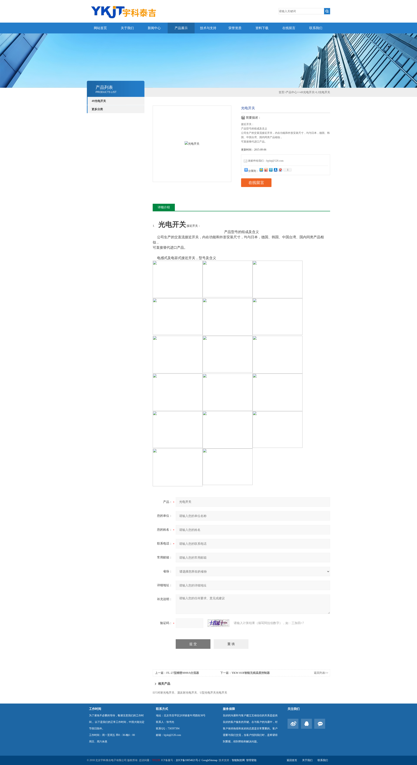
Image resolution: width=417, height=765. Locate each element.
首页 (281, 92)
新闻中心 (154, 28)
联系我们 (315, 28)
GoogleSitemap (209, 760)
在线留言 (288, 28)
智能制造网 (238, 760)
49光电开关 (99, 101)
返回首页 (292, 760)
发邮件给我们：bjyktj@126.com (265, 160)
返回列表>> (321, 672)
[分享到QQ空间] (261, 169)
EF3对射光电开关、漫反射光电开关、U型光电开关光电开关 (190, 692)
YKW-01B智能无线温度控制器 (251, 672)
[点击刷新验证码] (218, 623)
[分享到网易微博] (280, 169)
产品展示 (181, 28)
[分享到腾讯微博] (270, 169)
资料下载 (261, 28)
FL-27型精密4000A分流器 (182, 672)
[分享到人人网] (275, 169)
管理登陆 (251, 760)
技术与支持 (208, 28)
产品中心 (291, 92)
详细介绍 (164, 207)
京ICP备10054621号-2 (188, 760)
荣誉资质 (235, 28)
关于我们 (127, 28)
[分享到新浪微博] (265, 169)
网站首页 (100, 28)
